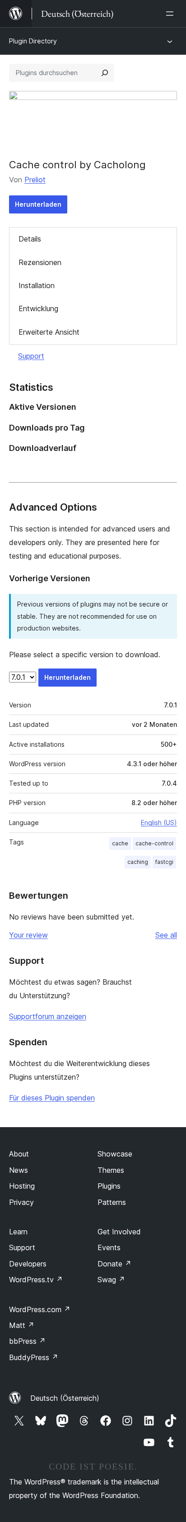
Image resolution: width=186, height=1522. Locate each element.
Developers (27, 1263)
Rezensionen (40, 262)
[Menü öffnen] (171, 13)
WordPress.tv (36, 1279)
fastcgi (164, 861)
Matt (21, 1325)
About (19, 1153)
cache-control (154, 843)
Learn (18, 1231)
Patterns (112, 1202)
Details (30, 238)
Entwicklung (38, 308)
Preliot (35, 179)
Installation (37, 285)
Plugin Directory (33, 41)
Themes (111, 1170)
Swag (111, 1279)
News (18, 1170)
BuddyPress (33, 1357)
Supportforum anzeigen (47, 1016)
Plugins (109, 1185)
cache (120, 843)
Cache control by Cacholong (77, 165)
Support (31, 355)
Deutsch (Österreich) (64, 1398)
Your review (28, 934)
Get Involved (119, 1231)
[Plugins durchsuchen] (105, 73)
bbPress (27, 1341)
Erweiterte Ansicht (49, 332)
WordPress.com (39, 1309)
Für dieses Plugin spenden (52, 1097)
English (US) (159, 822)
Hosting (22, 1185)
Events (109, 1247)
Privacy (21, 1202)
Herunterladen (38, 204)
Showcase (115, 1153)
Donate (114, 1263)
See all (166, 934)
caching (137, 861)
